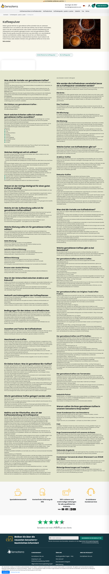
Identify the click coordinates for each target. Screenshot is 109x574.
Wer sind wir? (60, 559)
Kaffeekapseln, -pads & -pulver (63, 11)
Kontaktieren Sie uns (38, 556)
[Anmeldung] (89, 6)
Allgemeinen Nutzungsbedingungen (89, 541)
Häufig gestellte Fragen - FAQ (64, 556)
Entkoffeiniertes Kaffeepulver (46, 55)
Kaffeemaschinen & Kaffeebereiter (31, 11)
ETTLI (66, 338)
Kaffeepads (60, 389)
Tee (83, 11)
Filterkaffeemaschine (42, 458)
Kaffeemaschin (90, 443)
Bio (12, 375)
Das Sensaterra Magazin (63, 562)
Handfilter (27, 177)
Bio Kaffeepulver (65, 55)
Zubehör (77, 11)
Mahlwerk (6, 91)
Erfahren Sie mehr (15, 572)
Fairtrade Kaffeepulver (79, 398)
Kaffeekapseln (8, 96)
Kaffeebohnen (47, 11)
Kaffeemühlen (73, 239)
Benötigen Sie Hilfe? (71, 5)
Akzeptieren (6, 572)
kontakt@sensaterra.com (73, 7)
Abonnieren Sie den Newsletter (91, 538)
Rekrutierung (59, 564)
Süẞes (87, 11)
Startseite (5, 14)
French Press (44, 171)
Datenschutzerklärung (92, 543)
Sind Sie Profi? (102, 6)
